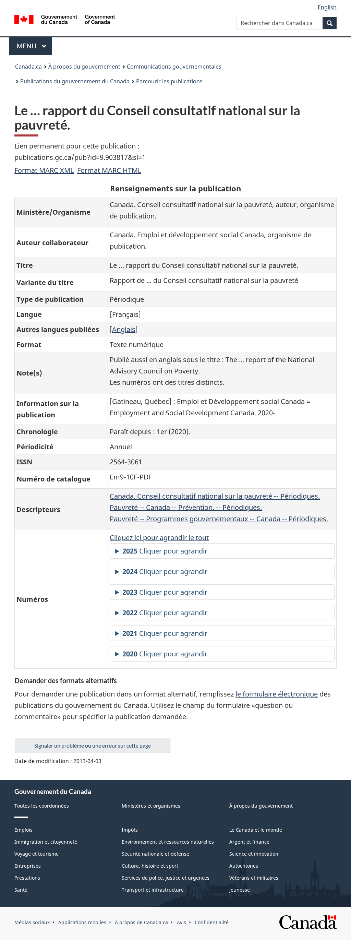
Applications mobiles (82, 922)
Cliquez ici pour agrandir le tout (159, 537)
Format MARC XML (44, 170)
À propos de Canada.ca (141, 922)
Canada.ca (28, 66)
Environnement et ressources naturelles (168, 841)
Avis (181, 922)
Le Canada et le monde (255, 829)
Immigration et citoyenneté (45, 841)
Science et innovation (253, 853)
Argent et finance (249, 841)
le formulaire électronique (276, 694)
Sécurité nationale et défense (155, 853)
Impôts (130, 829)
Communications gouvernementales (174, 66)
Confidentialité (212, 922)
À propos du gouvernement (84, 66)
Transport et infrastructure (153, 890)
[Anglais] (124, 329)
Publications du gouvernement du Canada (75, 81)
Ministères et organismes (151, 805)
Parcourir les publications (169, 81)
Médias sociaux (32, 922)
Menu (34, 45)
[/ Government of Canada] (64, 20)
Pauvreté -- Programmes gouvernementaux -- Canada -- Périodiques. (219, 518)
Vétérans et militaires (253, 877)
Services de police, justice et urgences (165, 877)
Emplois (23, 829)
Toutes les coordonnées (41, 805)
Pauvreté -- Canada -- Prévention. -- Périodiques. (186, 507)
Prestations (27, 877)
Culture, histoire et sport (150, 865)
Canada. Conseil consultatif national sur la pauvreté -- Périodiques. (215, 496)
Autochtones (243, 865)
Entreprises (27, 865)
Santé (20, 890)
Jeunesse (239, 890)
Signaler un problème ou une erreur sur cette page (92, 745)
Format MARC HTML (109, 170)
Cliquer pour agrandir (164, 551)
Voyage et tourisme (36, 853)
